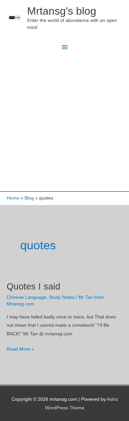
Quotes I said (33, 286)
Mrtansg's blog (61, 11)
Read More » (20, 349)
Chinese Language (26, 297)
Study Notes (61, 297)
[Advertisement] (64, 123)
